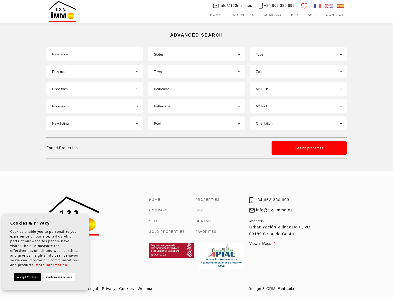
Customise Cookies (59, 277)
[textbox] (298, 54)
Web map (146, 289)
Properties (242, 15)
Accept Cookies (27, 277)
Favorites (206, 231)
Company (273, 15)
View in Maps (260, 243)
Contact (335, 15)
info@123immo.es (235, 5)
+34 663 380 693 (279, 5)
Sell (312, 15)
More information (51, 265)
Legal (93, 289)
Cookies (126, 289)
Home (215, 15)
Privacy (109, 289)
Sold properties (167, 231)
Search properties (309, 148)
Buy (295, 15)
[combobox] (298, 54)
